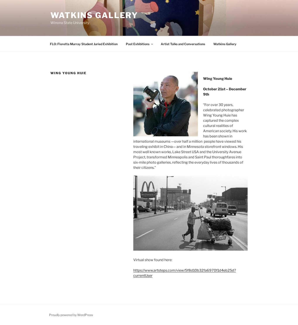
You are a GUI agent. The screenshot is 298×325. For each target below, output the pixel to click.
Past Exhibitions (137, 44)
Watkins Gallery (94, 15)
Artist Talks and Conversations (183, 44)
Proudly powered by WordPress (71, 315)
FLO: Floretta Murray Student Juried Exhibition (84, 44)
